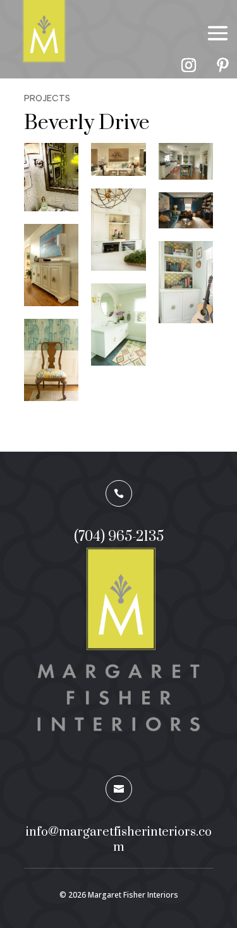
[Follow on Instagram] (188, 65)
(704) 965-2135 (119, 536)
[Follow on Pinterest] (222, 65)
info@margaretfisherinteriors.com (119, 839)
